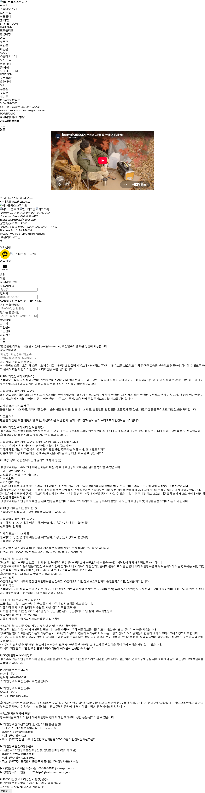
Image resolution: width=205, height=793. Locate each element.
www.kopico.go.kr (24, 753)
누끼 (5, 323)
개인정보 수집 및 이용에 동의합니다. (24, 786)
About (3, 5)
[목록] (3, 125)
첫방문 (4, 45)
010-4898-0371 (8, 103)
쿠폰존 (4, 41)
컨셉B (6, 331)
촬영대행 (5, 34)
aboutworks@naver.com (22, 219)
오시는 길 (5, 12)
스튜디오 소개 (8, 8)
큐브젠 (15, 201)
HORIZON (6, 26)
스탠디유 (16, 197)
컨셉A (6, 327)
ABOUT (4, 52)
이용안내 (5, 16)
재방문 (4, 49)
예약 (2, 37)
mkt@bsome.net (51, 346)
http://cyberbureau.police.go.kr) (53, 772)
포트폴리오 (6, 30)
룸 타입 (4, 20)
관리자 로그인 (11, 237)
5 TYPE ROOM (9, 23)
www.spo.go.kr (64, 768)
